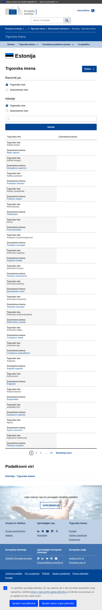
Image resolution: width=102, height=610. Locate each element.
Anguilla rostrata (14, 260)
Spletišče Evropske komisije (18, 558)
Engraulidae (12, 399)
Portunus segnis (14, 199)
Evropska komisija (13, 29)
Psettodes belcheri (15, 183)
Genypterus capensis (17, 168)
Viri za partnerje (32, 573)
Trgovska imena (38, 29)
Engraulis (11, 384)
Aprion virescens (15, 430)
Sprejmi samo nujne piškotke (58, 603)
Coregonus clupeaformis (18, 353)
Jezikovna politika (13, 573)
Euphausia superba (16, 415)
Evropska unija (76, 563)
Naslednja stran (64, 453)
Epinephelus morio (16, 291)
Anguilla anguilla (15, 368)
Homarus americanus (17, 276)
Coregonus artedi (15, 337)
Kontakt (72, 531)
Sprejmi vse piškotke (23, 603)
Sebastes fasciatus (16, 307)
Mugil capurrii (13, 152)
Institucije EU (75, 558)
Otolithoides (12, 214)
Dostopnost (74, 540)
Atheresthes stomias (16, 322)
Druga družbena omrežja (49, 563)
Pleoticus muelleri (15, 445)
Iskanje (67, 20)
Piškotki (46, 573)
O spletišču (84, 44)
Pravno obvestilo (80, 573)
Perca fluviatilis (14, 230)
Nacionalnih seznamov (58, 29)
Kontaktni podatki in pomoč (57, 44)
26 (51, 453)
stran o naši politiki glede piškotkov (49, 592)
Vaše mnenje (51, 505)
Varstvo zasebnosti (78, 535)
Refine (87, 69)
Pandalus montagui (16, 245)
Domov (11, 44)
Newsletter (42, 535)
